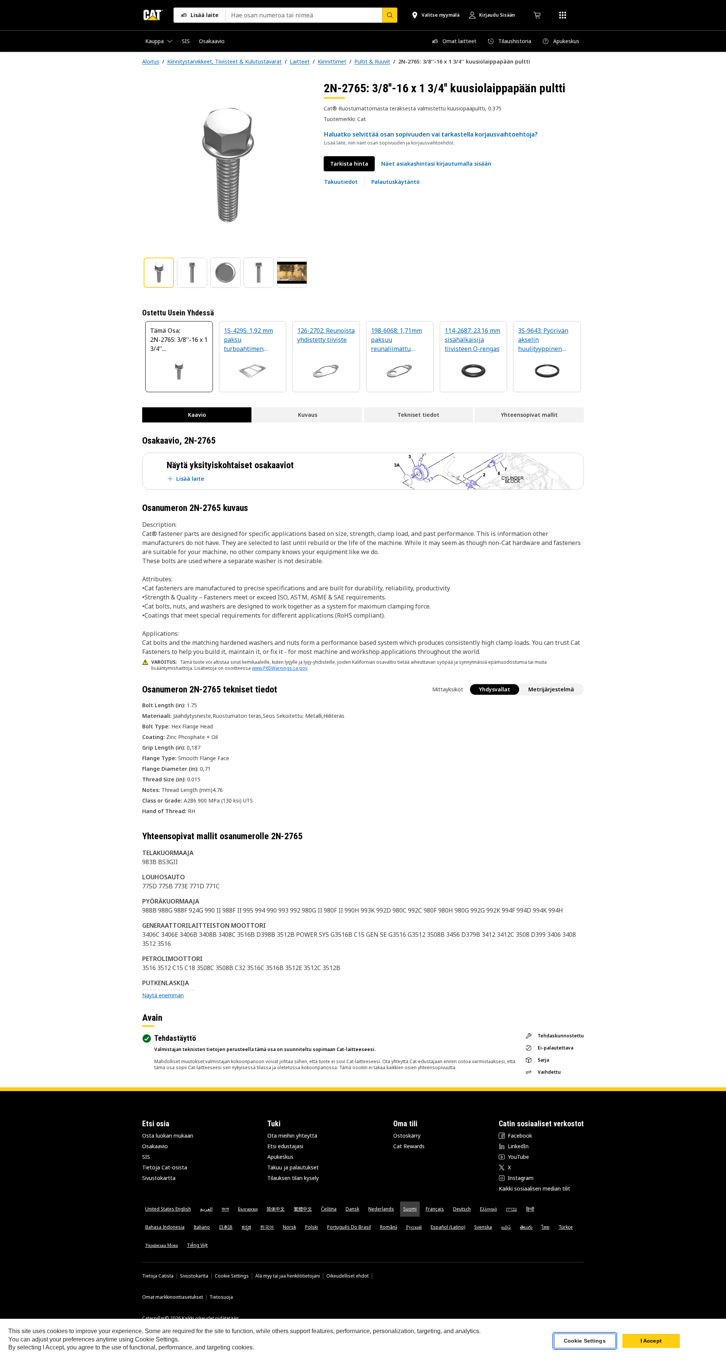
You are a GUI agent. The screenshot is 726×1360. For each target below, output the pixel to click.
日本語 (226, 1227)
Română (388, 1227)
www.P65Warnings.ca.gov (279, 668)
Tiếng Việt (197, 1245)
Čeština (329, 1209)
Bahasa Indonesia (165, 1227)
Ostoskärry (406, 1135)
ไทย (545, 1227)
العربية (206, 1209)
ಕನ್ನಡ (246, 1227)
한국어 (267, 1227)
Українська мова (161, 1245)
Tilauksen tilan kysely (293, 1177)
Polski (311, 1227)
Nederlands (381, 1209)
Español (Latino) (448, 1227)
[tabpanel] (227, 165)
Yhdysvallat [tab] (494, 689)
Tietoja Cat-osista (164, 1167)
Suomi (410, 1209)
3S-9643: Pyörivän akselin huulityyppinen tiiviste (543, 340)
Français (435, 1209)
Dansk (352, 1209)
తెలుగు (526, 1227)
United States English (168, 1209)
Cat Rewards (409, 1146)
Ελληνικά (488, 1209)
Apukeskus (280, 1156)
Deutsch (462, 1209)
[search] (389, 15)
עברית (511, 1209)
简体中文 (276, 1209)
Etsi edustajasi (285, 1146)
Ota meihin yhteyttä (292, 1135)
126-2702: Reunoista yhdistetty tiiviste (326, 335)
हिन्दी (530, 1209)
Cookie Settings (232, 1276)
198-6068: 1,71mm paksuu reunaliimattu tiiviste (396, 340)
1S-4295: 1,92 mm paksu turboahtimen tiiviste (248, 340)
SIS (146, 1156)
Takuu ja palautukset (293, 1167)
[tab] (159, 273)
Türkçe (565, 1227)
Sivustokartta (158, 1177)
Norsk (289, 1227)
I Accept (651, 1341)
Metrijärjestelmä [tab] (551, 689)
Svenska (483, 1227)
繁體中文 (303, 1209)
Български (248, 1209)
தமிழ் (506, 1227)
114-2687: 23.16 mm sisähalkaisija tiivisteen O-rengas (472, 339)
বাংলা (225, 1209)
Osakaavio (155, 1146)
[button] (436, 163)
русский (414, 1227)
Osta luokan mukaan (167, 1135)
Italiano (202, 1227)
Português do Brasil (349, 1227)
